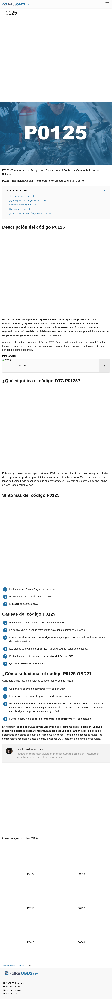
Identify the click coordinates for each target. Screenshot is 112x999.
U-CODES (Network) (14, 994)
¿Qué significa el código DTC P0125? (27, 200)
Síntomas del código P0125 (22, 205)
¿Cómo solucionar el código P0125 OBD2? (30, 213)
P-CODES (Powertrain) (15, 983)
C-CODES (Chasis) (13, 990)
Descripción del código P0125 (23, 196)
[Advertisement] (56, 58)
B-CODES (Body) (12, 987)
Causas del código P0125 (22, 209)
